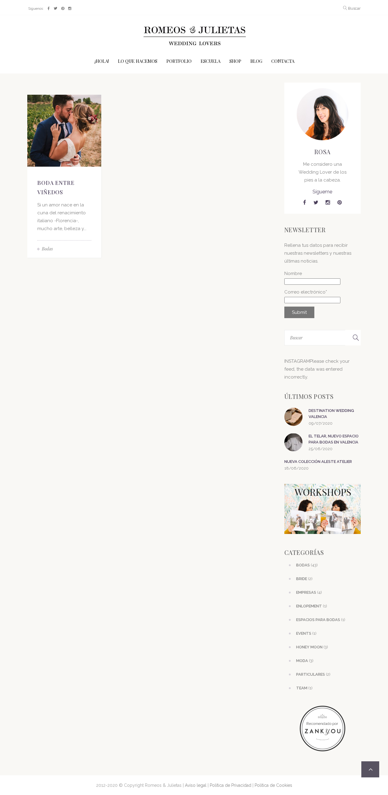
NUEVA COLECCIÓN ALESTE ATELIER (318, 461)
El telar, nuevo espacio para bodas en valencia (334, 439)
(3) (312, 647)
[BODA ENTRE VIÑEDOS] (64, 130)
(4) (309, 592)
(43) (307, 565)
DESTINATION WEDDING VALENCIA (331, 413)
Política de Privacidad (230, 785)
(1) (311, 606)
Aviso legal (195, 785)
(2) (304, 578)
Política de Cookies (273, 785)
